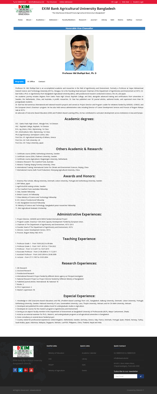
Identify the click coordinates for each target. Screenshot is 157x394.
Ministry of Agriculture (56, 370)
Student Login (138, 2)
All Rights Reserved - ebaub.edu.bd (27, 390)
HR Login (114, 2)
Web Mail (125, 2)
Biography (19, 81)
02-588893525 (20, 2)
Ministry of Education (56, 353)
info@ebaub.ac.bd (37, 2)
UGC (50, 359)
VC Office (31, 81)
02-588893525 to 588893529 (124, 353)
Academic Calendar (89, 353)
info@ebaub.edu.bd (121, 358)
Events (84, 370)
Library (84, 359)
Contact (42, 81)
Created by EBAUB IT (135, 390)
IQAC (84, 365)
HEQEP (51, 365)
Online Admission (66, 2)
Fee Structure (52, 2)
